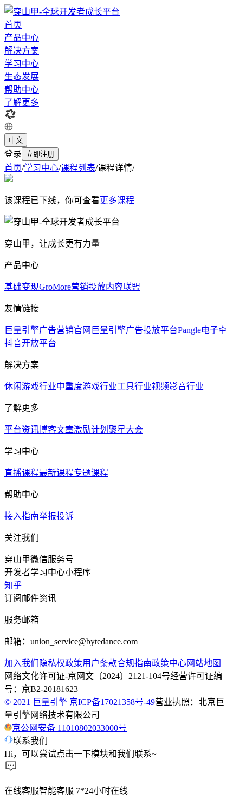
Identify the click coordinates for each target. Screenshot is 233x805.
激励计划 (91, 429)
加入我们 (21, 663)
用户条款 (99, 663)
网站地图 (203, 663)
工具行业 (134, 386)
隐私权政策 (60, 663)
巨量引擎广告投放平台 (134, 330)
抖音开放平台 (30, 343)
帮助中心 (21, 89)
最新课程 (56, 472)
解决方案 (21, 50)
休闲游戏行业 (30, 386)
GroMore (55, 286)
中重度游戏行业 (86, 386)
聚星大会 (125, 429)
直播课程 (21, 472)
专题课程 (91, 472)
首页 (13, 24)
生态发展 (21, 76)
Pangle (189, 330)
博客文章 (56, 429)
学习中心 (21, 63)
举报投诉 (56, 516)
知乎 (13, 585)
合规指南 (134, 663)
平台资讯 (21, 429)
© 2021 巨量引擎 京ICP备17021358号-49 (79, 702)
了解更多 (21, 102)
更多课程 (117, 200)
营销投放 (88, 286)
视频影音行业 (178, 386)
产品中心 (21, 37)
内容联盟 (123, 286)
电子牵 (214, 330)
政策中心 (169, 663)
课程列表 (78, 167)
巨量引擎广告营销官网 (47, 330)
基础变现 (21, 286)
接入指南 (21, 516)
